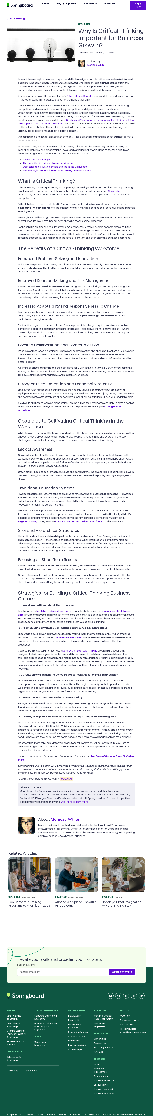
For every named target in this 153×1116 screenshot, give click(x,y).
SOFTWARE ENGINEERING (46, 1010)
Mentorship (74, 1020)
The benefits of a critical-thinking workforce (48, 163)
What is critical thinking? (36, 159)
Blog (96, 1064)
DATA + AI (11, 1010)
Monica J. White (96, 65)
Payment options (77, 1045)
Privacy (40, 1115)
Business (84, 24)
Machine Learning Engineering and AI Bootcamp (16, 1034)
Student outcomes (78, 1032)
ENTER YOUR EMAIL (26, 965)
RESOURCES (99, 1059)
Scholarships (75, 1049)
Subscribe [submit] (122, 972)
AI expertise (114, 191)
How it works (75, 1016)
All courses (31, 1070)
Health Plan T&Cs (91, 1115)
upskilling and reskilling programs (55, 611)
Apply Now (138, 5)
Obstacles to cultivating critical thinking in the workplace (55, 167)
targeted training (27, 521)
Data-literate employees (69, 637)
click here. (66, 779)
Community (74, 1040)
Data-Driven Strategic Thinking (79, 650)
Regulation (75, 1115)
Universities (100, 1039)
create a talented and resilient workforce (78, 521)
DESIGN (38, 1037)
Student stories (76, 1036)
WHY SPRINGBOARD (77, 1010)
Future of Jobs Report (78, 96)
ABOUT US (125, 1010)
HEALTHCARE (100, 1010)
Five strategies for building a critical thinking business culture (57, 170)
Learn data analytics (104, 1093)
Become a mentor (129, 1020)
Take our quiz (14, 1070)
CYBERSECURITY (14, 1052)
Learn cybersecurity (104, 1089)
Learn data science (104, 1080)
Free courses (101, 1076)
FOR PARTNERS (101, 1034)
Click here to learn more (74, 802)
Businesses (100, 1043)
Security (62, 1115)
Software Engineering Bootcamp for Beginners (45, 1026)
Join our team (127, 1024)
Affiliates (98, 1052)
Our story (125, 1016)
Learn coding (101, 1085)
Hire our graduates (103, 1047)
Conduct (51, 1115)
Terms (30, 1115)
